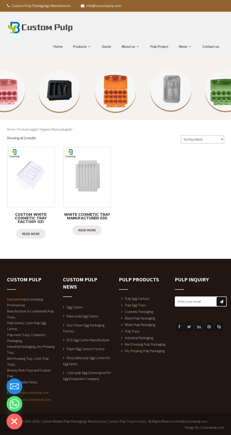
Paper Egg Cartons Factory (86, 349)
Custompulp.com (212, 427)
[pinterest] (209, 327)
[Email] (14, 386)
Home (57, 47)
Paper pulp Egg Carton (82, 316)
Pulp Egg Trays (135, 305)
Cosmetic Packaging (139, 312)
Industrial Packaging (139, 338)
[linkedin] (199, 327)
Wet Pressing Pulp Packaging (145, 344)
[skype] (219, 327)
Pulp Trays (132, 331)
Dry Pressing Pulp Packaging (145, 351)
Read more (31, 234)
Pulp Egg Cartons (137, 298)
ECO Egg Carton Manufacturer (88, 340)
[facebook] (179, 327)
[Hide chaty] (14, 421)
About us (128, 47)
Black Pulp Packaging (140, 318)
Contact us (211, 47)
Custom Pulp (117, 421)
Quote (106, 47)
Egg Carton (75, 307)
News (183, 47)
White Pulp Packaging (140, 325)
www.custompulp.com (35, 399)
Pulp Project (159, 47)
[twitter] (189, 327)
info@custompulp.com (33, 392)
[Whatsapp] (14, 404)
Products (80, 47)
